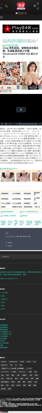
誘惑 (35, 385)
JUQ (34, 361)
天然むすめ (9, 378)
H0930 (22, 361)
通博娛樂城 (4, 325)
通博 (1, 345)
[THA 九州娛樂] (10, 224)
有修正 (13, 382)
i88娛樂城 (3, 338)
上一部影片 (9, 242)
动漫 (2, 296)
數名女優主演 (4, 382)
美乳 (13, 385)
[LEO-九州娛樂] (22, 224)
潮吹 (24, 382)
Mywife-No (4, 365)
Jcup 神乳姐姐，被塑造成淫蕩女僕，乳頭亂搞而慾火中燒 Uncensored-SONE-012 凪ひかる (21, 52)
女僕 (17, 236)
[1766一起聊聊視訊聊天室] (29, 212)
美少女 (18, 385)
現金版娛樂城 (13, 406)
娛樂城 (37, 405)
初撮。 (36, 375)
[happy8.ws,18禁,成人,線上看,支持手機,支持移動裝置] (21, 5)
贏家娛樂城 (4, 347)
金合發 (2, 341)
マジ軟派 (13, 372)
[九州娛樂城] (16, 225)
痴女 (2, 385)
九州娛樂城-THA (5, 334)
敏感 (37, 378)
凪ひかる (12, 236)
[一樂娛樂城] (13, 169)
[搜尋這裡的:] (21, 256)
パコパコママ (4, 372)
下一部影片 (9, 246)
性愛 (32, 378)
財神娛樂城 (4, 327)
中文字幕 (4, 293)
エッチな (29, 368)
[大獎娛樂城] (5, 169)
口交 (2, 378)
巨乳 (27, 378)
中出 (35, 372)
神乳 (29, 236)
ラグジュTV (22, 372)
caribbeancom (13, 361)
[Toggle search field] (41, 17)
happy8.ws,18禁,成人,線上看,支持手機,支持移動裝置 (24, 398)
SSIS (21, 365)
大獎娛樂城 (11, 404)
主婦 (2, 375)
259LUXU (3, 361)
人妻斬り (24, 375)
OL (16, 365)
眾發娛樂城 (12, 405)
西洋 (2, 309)
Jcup (7, 236)
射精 (21, 378)
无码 (6, 233)
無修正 (25, 236)
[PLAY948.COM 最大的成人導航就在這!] (21, 32)
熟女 (35, 382)
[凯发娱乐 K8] (21, 13)
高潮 (9, 389)
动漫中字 (4, 299)
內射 (31, 375)
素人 (7, 385)
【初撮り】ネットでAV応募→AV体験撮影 (12, 368)
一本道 (30, 372)
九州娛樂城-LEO (5, 332)
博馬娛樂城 (4, 329)
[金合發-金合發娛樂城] (29, 224)
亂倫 (13, 375)
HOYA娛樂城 (4, 343)
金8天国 (3, 389)
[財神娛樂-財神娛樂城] (38, 224)
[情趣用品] (23, 216)
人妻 (18, 375)
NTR (11, 365)
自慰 (24, 385)
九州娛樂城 (4, 336)
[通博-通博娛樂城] (7, 212)
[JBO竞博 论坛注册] (10, 45)
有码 (2, 306)
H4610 (28, 361)
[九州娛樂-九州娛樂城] (8, 216)
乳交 (7, 375)
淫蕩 (20, 236)
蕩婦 (29, 385)
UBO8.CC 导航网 (5, 400)
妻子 (16, 378)
